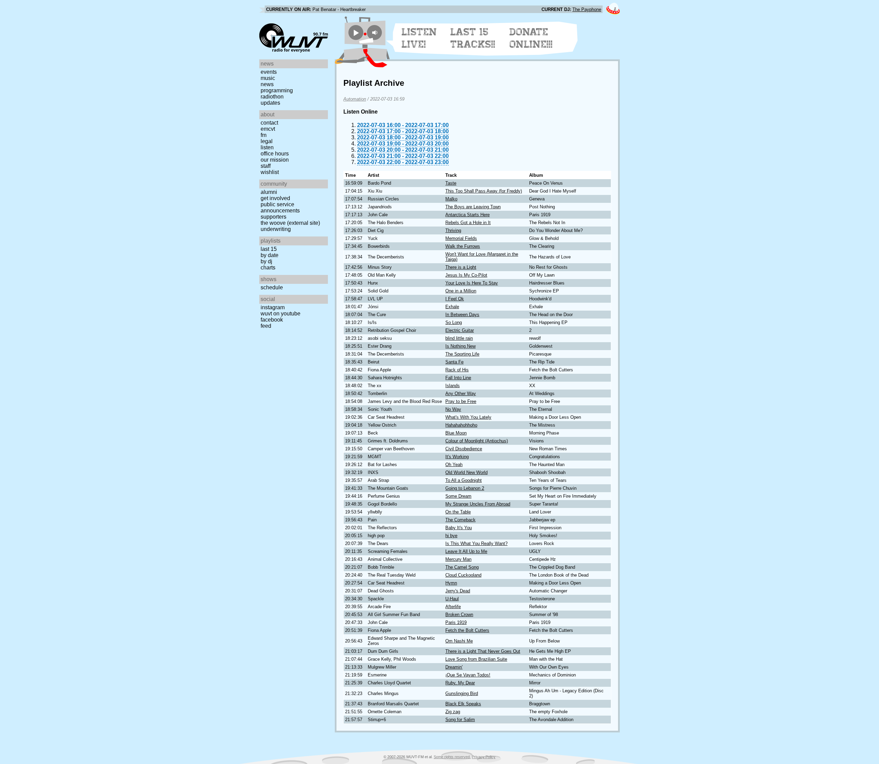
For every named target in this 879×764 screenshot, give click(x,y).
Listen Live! (419, 38)
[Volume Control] (375, 32)
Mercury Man (458, 559)
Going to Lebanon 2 (464, 488)
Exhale (452, 306)
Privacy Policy (483, 757)
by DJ (266, 261)
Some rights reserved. (452, 757)
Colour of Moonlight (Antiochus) (476, 440)
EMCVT (268, 129)
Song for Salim (460, 719)
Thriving (453, 230)
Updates (270, 103)
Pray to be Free (460, 401)
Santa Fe (454, 361)
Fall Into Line (458, 377)
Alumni (269, 192)
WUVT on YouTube (280, 313)
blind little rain (459, 338)
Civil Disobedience (463, 448)
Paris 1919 (456, 622)
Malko (451, 198)
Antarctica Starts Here (467, 214)
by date (269, 255)
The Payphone (586, 9)
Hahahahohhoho (461, 425)
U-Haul (452, 598)
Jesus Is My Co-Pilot (466, 275)
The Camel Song (462, 567)
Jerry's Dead (457, 590)
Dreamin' (454, 667)
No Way (453, 409)
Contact (269, 123)
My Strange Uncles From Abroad (477, 504)
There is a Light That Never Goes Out (482, 651)
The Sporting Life (462, 354)
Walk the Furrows (462, 246)
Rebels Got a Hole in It (468, 222)
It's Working (457, 456)
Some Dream (458, 496)
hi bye (451, 535)
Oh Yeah (454, 464)
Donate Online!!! (531, 38)
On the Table (458, 511)
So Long (453, 322)
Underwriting (276, 229)
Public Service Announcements (280, 207)
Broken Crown (459, 614)
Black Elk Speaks (463, 703)
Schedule (272, 287)
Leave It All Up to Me (466, 551)
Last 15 (269, 249)
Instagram (273, 307)
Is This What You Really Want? (476, 543)
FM (263, 135)
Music (268, 78)
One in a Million (460, 290)
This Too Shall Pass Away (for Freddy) (483, 191)
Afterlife (453, 606)
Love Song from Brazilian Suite (476, 659)
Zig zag (452, 711)
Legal (267, 141)
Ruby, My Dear (460, 682)
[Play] (356, 32)
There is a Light (460, 267)
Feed (266, 326)
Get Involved (275, 198)
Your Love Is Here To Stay (471, 283)
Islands (452, 385)
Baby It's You (458, 527)
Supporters (273, 217)
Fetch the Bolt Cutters (467, 630)
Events (269, 72)
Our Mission (275, 160)
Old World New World (466, 472)
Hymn (451, 583)
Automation (354, 99)
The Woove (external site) (290, 223)
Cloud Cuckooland (463, 575)
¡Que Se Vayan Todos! (467, 675)
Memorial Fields (461, 238)
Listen (267, 147)
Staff (266, 166)
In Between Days (462, 314)
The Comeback (460, 519)
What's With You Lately (468, 417)
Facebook (272, 320)
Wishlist (270, 172)
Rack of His (457, 369)
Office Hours (275, 154)
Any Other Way (460, 393)
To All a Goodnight (463, 480)
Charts (268, 267)
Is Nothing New (460, 346)
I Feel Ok (454, 298)
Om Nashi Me (459, 641)
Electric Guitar (459, 330)
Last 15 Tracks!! (472, 38)
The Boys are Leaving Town (473, 206)
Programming (277, 90)
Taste (450, 183)
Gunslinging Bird (461, 693)
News (267, 84)
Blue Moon (456, 433)
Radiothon (272, 97)
